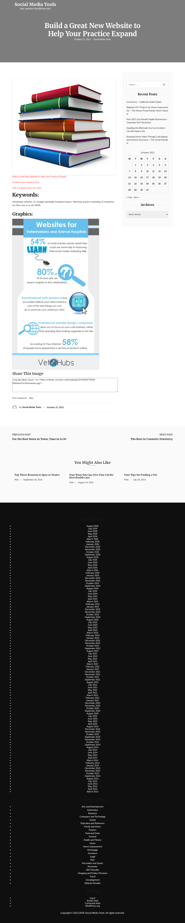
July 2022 (92, 653)
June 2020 (92, 718)
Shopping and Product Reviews (92, 873)
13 (165, 171)
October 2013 (92, 773)
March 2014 (92, 760)
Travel (92, 876)
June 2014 (92, 752)
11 (153, 171)
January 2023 (92, 638)
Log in (92, 898)
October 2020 (92, 708)
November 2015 (92, 731)
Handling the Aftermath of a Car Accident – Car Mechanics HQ (146, 130)
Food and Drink (92, 833)
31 (147, 190)
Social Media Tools (102, 39)
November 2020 (92, 705)
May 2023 (92, 627)
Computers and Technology (93, 816)
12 (159, 171)
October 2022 (92, 646)
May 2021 (92, 690)
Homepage (92, 850)
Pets (31, 398)
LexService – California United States (144, 102)
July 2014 (92, 750)
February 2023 (92, 635)
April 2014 (92, 757)
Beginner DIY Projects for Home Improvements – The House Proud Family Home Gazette (147, 110)
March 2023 (92, 632)
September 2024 (92, 586)
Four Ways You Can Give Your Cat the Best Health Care (91, 476)
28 (129, 190)
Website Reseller (93, 883)
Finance (92, 830)
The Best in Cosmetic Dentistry (152, 439)
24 (147, 183)
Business (92, 813)
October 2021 (92, 677)
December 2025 (92, 547)
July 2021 (92, 685)
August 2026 (92, 526)
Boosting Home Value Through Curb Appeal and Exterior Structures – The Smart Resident (147, 139)
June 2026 (92, 531)
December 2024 (92, 578)
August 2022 (92, 651)
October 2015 (92, 734)
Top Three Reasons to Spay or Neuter (37, 475)
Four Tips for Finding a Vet (140, 475)
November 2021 (92, 674)
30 (141, 190)
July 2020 (92, 716)
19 (159, 177)
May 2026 (92, 534)
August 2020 (92, 713)
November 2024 (92, 580)
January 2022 (92, 669)
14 (129, 177)
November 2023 (92, 612)
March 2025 (92, 570)
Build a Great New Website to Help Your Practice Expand (39, 176)
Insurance (92, 853)
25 (153, 183)
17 (147, 177)
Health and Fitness (92, 840)
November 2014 (92, 739)
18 (153, 177)
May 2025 (92, 565)
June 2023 (92, 625)
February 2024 (92, 604)
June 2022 (92, 656)
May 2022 (92, 659)
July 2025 (92, 560)
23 (141, 183)
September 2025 (92, 554)
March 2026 (92, 539)
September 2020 (92, 711)
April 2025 (92, 567)
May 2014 (92, 755)
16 (141, 177)
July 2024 (92, 591)
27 (165, 183)
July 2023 (92, 622)
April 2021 (92, 692)
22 (135, 183)
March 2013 (92, 791)
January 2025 (92, 575)
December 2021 (92, 672)
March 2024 (92, 601)
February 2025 (92, 573)
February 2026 (92, 541)
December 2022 (92, 640)
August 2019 (92, 726)
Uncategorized (92, 880)
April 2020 (92, 724)
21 (129, 183)
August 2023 (92, 619)
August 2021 (92, 682)
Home (92, 843)
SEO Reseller (92, 870)
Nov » (136, 197)
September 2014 (92, 744)
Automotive (92, 810)
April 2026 (92, 536)
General (92, 836)
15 (135, 177)
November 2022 (92, 643)
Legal (92, 856)
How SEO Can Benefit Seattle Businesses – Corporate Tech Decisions (147, 121)
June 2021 (92, 687)
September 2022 (92, 648)
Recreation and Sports (92, 863)
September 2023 (92, 617)
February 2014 (92, 763)
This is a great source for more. (27, 188)
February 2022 (92, 666)
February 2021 (92, 698)
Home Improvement (92, 846)
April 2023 (92, 630)
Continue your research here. (26, 182)
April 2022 (92, 661)
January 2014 (92, 765)
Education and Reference (92, 823)
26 (159, 183)
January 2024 (92, 606)
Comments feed (92, 903)
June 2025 (92, 562)
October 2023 (92, 614)
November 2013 (92, 771)
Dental (92, 820)
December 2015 (92, 729)
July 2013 (92, 781)
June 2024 (92, 593)
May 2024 (92, 596)
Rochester (92, 866)
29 (135, 190)
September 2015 (92, 737)
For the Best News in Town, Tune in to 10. (39, 439)
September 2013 (92, 776)
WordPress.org (92, 906)
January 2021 (92, 700)
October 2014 (92, 742)
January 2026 (92, 544)
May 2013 (92, 786)
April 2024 (92, 599)
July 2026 (92, 528)
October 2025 (92, 552)
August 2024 (92, 588)
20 (165, 177)
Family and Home (92, 826)
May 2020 (92, 721)
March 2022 (92, 664)
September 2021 (92, 679)
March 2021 (92, 695)
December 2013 (92, 768)
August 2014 (92, 747)
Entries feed (92, 900)
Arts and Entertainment (92, 806)
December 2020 (92, 703)
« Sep (129, 197)
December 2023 (92, 609)
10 (147, 171)
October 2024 (92, 583)
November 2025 (92, 549)
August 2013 (92, 778)
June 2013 (92, 784)
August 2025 (92, 557)
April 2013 (92, 789)
